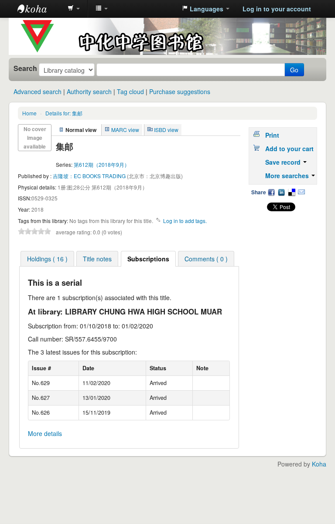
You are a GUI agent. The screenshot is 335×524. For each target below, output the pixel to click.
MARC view (125, 129)
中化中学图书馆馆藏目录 (39, 8)
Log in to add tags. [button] (185, 220)
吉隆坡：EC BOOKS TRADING (90, 175)
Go (294, 69)
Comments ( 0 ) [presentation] (206, 258)
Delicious (291, 192)
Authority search (89, 91)
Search (25, 68)
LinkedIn (281, 192)
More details (45, 433)
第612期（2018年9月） (102, 164)
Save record (283, 162)
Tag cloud (130, 91)
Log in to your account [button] (277, 8)
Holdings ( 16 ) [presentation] (47, 258)
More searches (288, 175)
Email (301, 192)
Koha (319, 464)
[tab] (47, 258)
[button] (73, 8)
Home (29, 113)
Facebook (271, 192)
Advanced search (38, 91)
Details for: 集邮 (63, 113)
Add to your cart (289, 148)
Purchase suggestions (179, 91)
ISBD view (166, 129)
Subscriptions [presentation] (148, 258)
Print (272, 135)
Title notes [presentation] (97, 258)
